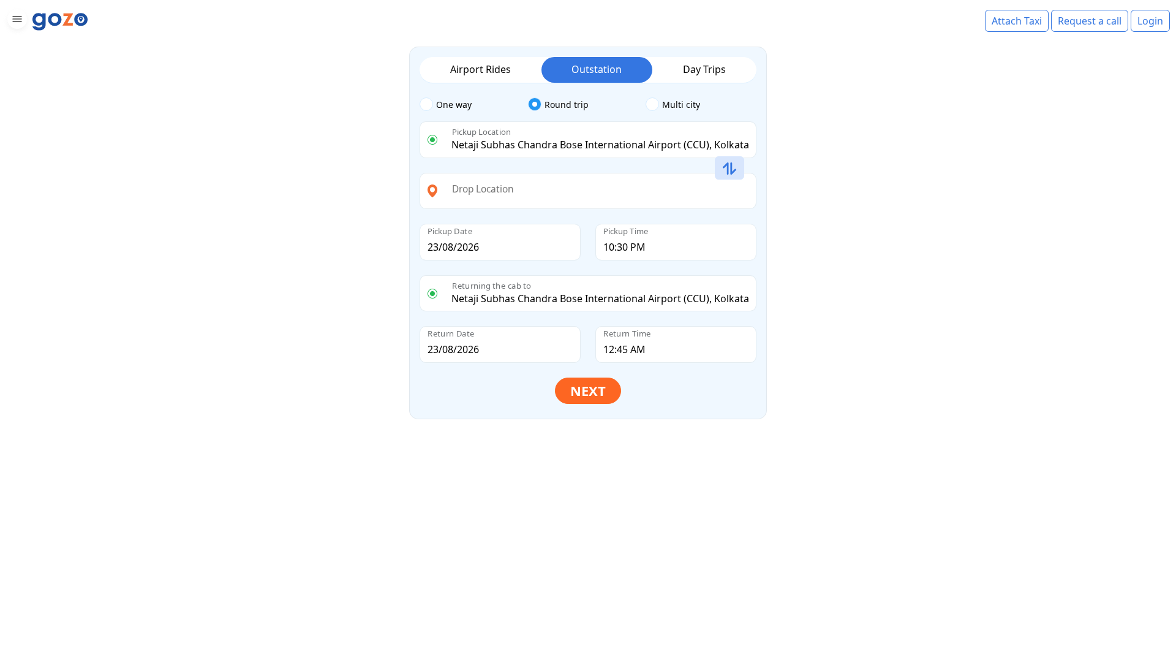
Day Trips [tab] (704, 69)
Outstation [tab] (596, 69)
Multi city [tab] (681, 104)
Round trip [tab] (567, 104)
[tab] (474, 105)
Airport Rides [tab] (480, 69)
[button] (15, 21)
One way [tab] (454, 104)
